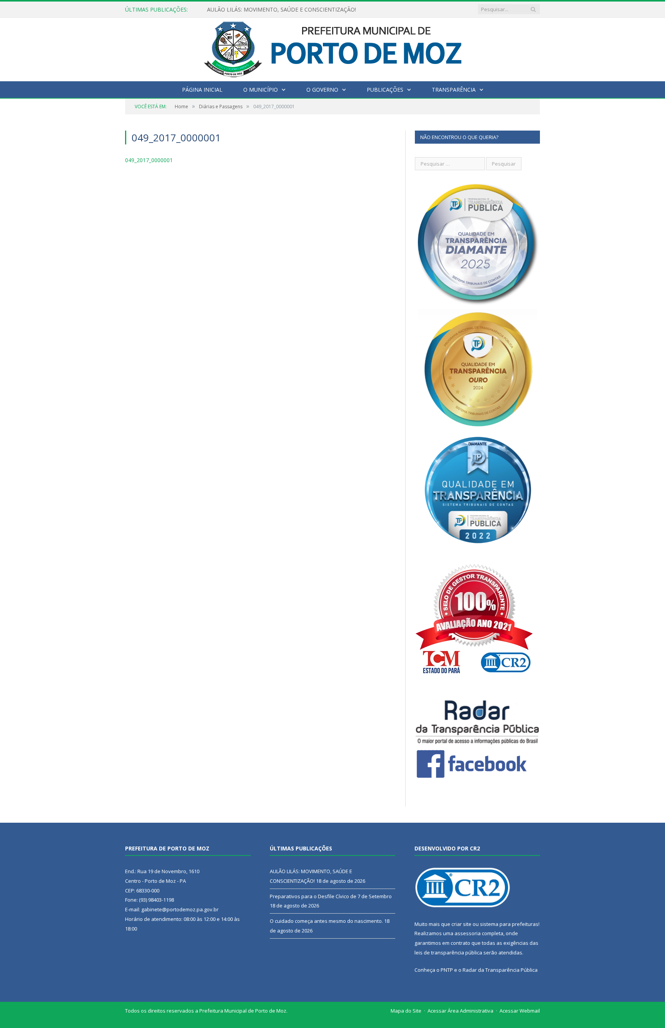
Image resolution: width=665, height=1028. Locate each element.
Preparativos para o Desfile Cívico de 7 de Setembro (272, 9)
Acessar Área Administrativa (460, 1010)
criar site (461, 924)
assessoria (467, 933)
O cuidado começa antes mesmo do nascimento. (326, 920)
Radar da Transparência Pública (500, 969)
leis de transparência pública (448, 952)
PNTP (447, 969)
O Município (260, 89)
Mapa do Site (406, 1010)
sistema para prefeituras (509, 924)
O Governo (322, 89)
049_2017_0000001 (149, 160)
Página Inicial (202, 89)
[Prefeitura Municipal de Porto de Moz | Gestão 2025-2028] (332, 47)
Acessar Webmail (520, 1010)
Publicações (385, 89)
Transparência (454, 89)
